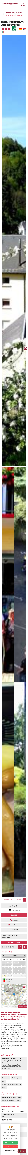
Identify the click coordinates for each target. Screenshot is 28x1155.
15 (21, 968)
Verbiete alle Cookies (11, 1147)
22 (21, 970)
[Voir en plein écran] (3, 992)
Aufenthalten (10, 12)
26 (11, 973)
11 (8, 968)
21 (18, 970)
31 (18, 962)
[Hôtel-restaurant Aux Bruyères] (7, 574)
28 (8, 962)
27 (4, 962)
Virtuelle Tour (14, 942)
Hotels (16, 14)
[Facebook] (20, 947)
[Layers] (24, 987)
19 (11, 970)
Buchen (14, 915)
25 (8, 973)
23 (24, 970)
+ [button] (3, 986)
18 (8, 970)
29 (11, 962)
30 (14, 962)
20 (14, 970)
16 (24, 968)
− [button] (3, 989)
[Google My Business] (25, 947)
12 (11, 968)
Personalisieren (10, 1150)
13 (14, 968)
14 (18, 968)
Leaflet (25, 1000)
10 (4, 968)
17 (4, 970)
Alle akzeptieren (10, 1143)
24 (4, 973)
